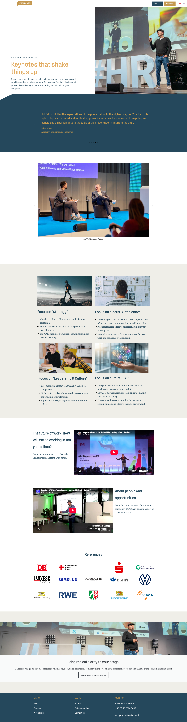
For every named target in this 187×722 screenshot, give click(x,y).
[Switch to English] (184, 3)
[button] (34, 125)
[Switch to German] (180, 3)
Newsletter (39, 713)
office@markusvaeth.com (127, 703)
